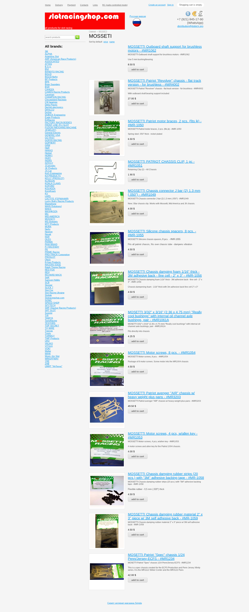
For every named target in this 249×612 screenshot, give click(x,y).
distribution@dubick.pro (190, 26)
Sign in (170, 5)
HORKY (49, 155)
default (99, 42)
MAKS (48, 209)
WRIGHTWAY (52, 358)
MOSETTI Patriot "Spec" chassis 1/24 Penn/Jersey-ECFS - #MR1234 (156, 557)
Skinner (48, 285)
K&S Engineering (53, 173)
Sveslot (48, 313)
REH (47, 272)
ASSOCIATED (52, 61)
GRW (47, 145)
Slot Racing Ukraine (54, 292)
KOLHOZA (50, 188)
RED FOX (50, 270)
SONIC (48, 300)
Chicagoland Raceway (56, 99)
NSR (47, 237)
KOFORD (49, 186)
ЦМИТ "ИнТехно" (53, 366)
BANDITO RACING (54, 71)
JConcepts (50, 165)
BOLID (48, 74)
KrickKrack (50, 191)
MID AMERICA (52, 216)
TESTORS (50, 323)
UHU (47, 341)
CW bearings (51, 102)
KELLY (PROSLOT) (54, 178)
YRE (47, 361)
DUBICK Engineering (55, 115)
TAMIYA (49, 318)
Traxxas (49, 331)
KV (46, 193)
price (105, 42)
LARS (48, 196)
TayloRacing (51, 320)
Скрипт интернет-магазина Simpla (124, 603)
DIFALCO (49, 110)
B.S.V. (48, 66)
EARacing (50, 120)
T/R (46, 315)
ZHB (47, 364)
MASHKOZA (51, 211)
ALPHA (48, 54)
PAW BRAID (51, 244)
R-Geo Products (53, 262)
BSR (47, 87)
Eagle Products (52, 117)
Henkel (48, 153)
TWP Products (52, 338)
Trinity (48, 333)
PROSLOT (50, 257)
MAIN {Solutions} (53, 206)
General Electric (53, 132)
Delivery (59, 5)
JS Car (48, 171)
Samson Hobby (52, 280)
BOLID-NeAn (51, 77)
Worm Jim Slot (52, 356)
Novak (48, 234)
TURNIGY (50, 336)
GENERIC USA (52, 135)
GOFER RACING (53, 140)
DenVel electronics (54, 107)
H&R (47, 148)
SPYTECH (50, 305)
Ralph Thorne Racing (55, 267)
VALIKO (49, 343)
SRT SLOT (50, 310)
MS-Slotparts (51, 221)
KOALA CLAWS (53, 183)
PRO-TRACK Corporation (57, 254)
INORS (48, 160)
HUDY (48, 158)
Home (48, 5)
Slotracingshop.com (54, 298)
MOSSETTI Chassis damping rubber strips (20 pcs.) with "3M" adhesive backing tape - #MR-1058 (166, 476)
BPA (47, 82)
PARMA (49, 242)
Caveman (49, 94)
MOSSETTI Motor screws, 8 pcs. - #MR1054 (161, 352)
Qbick (48, 259)
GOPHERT (50, 143)
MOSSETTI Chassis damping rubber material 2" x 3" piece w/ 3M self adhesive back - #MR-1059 (165, 516)
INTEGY (49, 163)
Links (95, 5)
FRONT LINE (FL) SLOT (57, 125)
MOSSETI (103, 31)
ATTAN (48, 64)
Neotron (49, 231)
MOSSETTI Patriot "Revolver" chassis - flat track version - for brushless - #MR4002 (164, 82)
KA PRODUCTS (53, 176)
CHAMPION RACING (55, 97)
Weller (48, 351)
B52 (47, 69)
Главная (92, 31)
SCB (47, 282)
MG (46, 214)
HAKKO (49, 150)
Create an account (157, 5)
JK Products (51, 168)
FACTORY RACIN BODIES (58, 122)
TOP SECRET (52, 325)
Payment (71, 5)
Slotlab (48, 295)
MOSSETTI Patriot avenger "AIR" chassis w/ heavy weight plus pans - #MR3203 (161, 395)
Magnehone (50, 204)
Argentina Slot (52, 56)
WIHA (48, 353)
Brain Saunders (52, 84)
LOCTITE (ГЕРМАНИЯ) (56, 198)
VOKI (47, 348)
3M (46, 51)
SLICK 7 (49, 287)
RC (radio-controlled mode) (115, 5)
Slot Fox (49, 290)
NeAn (47, 229)
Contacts (84, 5)
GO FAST (50, 137)
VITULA (49, 346)
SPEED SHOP (52, 303)
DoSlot (48, 112)
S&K (47, 277)
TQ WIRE (49, 328)
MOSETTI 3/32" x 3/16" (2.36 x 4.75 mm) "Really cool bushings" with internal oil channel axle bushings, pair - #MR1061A (165, 316)
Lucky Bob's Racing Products (59, 201)
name (112, 42)
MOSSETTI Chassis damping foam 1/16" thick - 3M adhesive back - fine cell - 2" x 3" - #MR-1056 (165, 273)
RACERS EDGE (53, 264)
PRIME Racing (52, 252)
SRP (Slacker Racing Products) (60, 308)
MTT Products (52, 224)
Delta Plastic (51, 104)
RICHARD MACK (53, 275)
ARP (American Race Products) (60, 59)
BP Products (51, 79)
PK (46, 249)
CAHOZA (49, 89)
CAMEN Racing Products (57, 92)
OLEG (48, 239)
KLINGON (50, 181)
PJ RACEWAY (52, 247)
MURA (48, 226)
